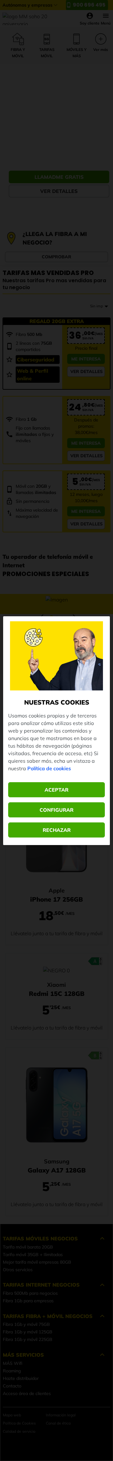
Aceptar (56, 790)
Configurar (56, 810)
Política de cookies (49, 768)
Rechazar (57, 830)
